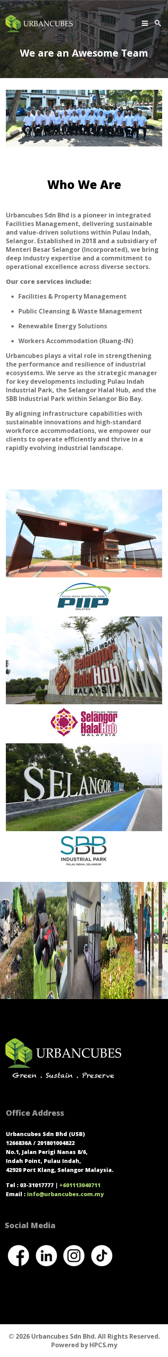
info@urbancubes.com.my (66, 1194)
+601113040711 (79, 1185)
